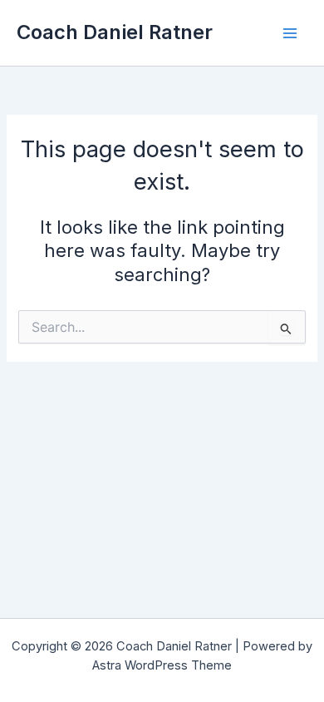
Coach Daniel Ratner (115, 32)
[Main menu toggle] (289, 33)
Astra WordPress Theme (162, 665)
